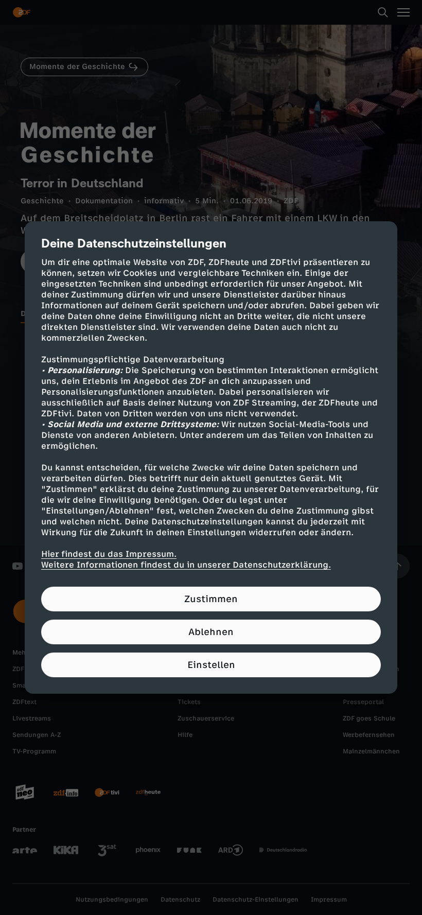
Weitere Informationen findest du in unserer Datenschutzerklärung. (186, 565)
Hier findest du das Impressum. (109, 554)
